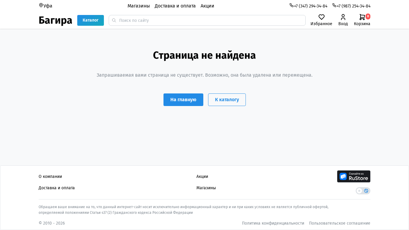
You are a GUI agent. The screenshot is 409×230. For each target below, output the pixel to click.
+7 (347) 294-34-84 (310, 6)
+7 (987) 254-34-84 (353, 6)
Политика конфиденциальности (273, 223)
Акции (207, 6)
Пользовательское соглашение (339, 223)
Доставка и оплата (175, 6)
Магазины (139, 6)
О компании (50, 176)
